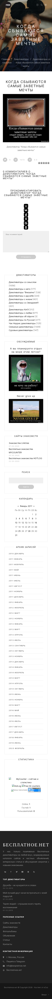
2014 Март (14, 678)
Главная (6, 59)
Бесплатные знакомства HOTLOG (25, 458)
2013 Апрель (16, 635)
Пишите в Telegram (15, 961)
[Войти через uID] (26, 206)
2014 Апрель (16, 683)
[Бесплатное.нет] (8, 4)
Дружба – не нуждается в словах (19, 885)
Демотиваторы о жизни (20, 299)
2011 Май (14, 570)
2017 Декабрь (16, 732)
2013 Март (14, 629)
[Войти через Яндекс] (26, 219)
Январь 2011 (26, 506)
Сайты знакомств (11, 923)
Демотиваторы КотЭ (19, 309)
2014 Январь (16, 667)
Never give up (26, 396)
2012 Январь (16, 602)
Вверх (45, 995)
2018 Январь (16, 738)
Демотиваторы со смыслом (22, 282)
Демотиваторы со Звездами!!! (24, 302)
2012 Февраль (16, 608)
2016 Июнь (15, 716)
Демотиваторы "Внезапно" (22, 292)
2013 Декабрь (16, 662)
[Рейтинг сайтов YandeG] (19, 790)
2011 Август (15, 586)
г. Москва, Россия (15, 957)
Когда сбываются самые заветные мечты (26, 86)
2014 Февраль (16, 673)
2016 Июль (15, 721)
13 (26, 522)
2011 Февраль (16, 564)
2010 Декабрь (16, 554)
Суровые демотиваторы (21, 330)
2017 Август (15, 727)
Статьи (6, 940)
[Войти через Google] (26, 223)
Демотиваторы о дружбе (21, 296)
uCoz (46, 987)
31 (16, 535)
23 (36, 527)
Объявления (9, 935)
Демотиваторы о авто (19, 289)
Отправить (26, 257)
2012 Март (14, 613)
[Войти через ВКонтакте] (26, 210)
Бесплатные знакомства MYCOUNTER (21, 451)
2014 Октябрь (16, 689)
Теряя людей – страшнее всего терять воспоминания (22, 905)
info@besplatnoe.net (16, 965)
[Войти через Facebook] (26, 214)
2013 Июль (15, 640)
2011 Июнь (15, 575)
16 (36, 522)
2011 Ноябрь (16, 591)
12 (23, 522)
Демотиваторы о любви (20, 313)
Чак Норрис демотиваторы (22, 323)
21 (29, 527)
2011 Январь (15, 559)
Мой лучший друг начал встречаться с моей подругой (25, 894)
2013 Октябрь (16, 651)
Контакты (7, 944)
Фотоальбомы (10, 931)
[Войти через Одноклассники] (26, 227)
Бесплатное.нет (26, 844)
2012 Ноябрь (16, 619)
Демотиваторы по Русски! (22, 320)
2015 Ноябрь (16, 700)
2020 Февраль (16, 748)
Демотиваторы (21, 59)
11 (19, 522)
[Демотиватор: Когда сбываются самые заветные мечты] (26, 118)
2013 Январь (16, 624)
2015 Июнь (15, 694)
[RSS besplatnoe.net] (34, 872)
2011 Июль (15, 581)
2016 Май (14, 710)
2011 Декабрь (16, 597)
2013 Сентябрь (17, 646)
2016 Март (14, 705)
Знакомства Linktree (19, 443)
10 (16, 522)
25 (19, 531)
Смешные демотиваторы (21, 327)
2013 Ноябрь (16, 656)
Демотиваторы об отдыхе (21, 316)
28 (29, 531)
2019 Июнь (15, 743)
